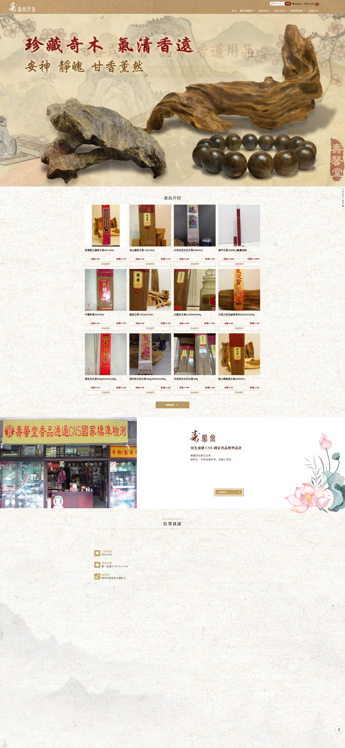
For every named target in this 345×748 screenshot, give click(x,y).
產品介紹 (279, 10)
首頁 (234, 10)
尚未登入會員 (343, 197)
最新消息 (263, 10)
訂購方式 (313, 10)
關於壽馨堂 (246, 10)
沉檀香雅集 (296, 10)
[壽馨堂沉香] (22, 7)
